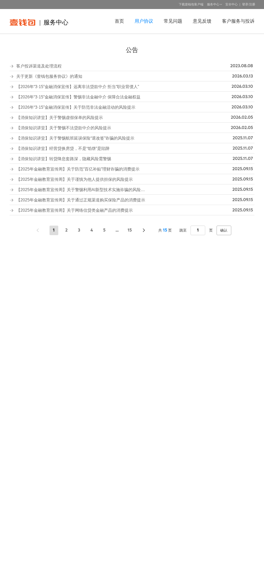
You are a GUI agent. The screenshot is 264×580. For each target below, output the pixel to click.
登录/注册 (248, 4)
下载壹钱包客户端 (191, 4)
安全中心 (231, 4)
